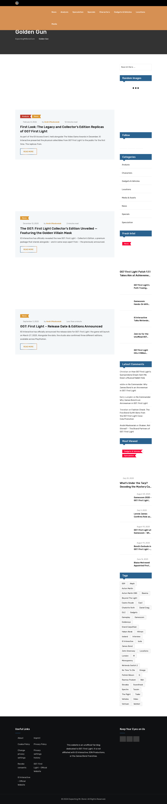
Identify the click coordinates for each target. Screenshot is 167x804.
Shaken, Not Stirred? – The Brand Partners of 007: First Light (135, 428)
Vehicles (125, 699)
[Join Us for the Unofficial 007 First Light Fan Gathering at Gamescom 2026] (126, 335)
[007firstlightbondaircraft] (146, 95)
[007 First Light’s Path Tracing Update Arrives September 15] (126, 286)
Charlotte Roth (128, 608)
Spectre (125, 689)
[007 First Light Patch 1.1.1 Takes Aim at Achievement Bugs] (136, 253)
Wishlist (137, 704)
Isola (140, 641)
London (125, 656)
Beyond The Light (129, 598)
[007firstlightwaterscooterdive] (146, 103)
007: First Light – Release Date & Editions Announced (61, 326)
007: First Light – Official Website (40, 767)
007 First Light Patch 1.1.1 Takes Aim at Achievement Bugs (135, 275)
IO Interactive (127, 641)
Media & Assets (129, 198)
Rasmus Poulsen (129, 680)
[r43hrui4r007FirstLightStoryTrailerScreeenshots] (135, 111)
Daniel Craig (144, 608)
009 (123, 583)
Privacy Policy (40, 744)
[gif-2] (135, 103)
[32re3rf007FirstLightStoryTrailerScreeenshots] (125, 95)
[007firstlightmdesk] (146, 111)
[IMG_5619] (125, 103)
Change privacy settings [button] (21, 754)
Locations (140, 12)
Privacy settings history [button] (37, 754)
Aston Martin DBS (129, 593)
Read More (28, 152)
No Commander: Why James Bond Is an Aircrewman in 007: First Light (134, 387)
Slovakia (125, 685)
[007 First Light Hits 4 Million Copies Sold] (126, 351)
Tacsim (136, 689)
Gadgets (133, 612)
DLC (124, 612)
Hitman (140, 632)
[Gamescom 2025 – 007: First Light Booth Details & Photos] (126, 497)
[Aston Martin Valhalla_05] (125, 120)
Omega (142, 670)
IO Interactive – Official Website (24, 781)
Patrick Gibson (128, 675)
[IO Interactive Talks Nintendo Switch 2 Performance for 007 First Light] (126, 318)
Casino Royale (128, 603)
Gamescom (139, 617)
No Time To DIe (128, 670)
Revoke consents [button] (22, 766)
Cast (140, 603)
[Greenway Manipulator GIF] (125, 111)
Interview (136, 636)
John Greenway (128, 651)
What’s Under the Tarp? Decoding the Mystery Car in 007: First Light (135, 487)
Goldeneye (126, 622)
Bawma (145, 593)
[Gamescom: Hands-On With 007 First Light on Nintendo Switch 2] (126, 302)
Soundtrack (138, 685)
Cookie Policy (24, 744)
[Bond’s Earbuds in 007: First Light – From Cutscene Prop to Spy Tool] (126, 546)
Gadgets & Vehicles (123, 12)
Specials (91, 12)
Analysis (64, 12)
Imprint (37, 738)
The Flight (126, 694)
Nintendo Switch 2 (130, 665)
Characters (104, 12)
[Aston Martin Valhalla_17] (135, 120)
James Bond (127, 646)
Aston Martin (127, 588)
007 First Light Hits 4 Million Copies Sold (141, 353)
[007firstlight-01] (146, 120)
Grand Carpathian (129, 627)
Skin (142, 680)
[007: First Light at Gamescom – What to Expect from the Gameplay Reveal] (126, 530)
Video (135, 699)
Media (54, 24)
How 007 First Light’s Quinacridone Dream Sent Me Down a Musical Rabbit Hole (135, 375)
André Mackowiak (51, 122)
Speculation (77, 12)
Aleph (132, 583)
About (20, 738)
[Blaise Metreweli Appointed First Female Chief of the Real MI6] (126, 562)
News (54, 12)
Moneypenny (127, 660)
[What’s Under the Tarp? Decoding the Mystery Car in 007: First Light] (136, 460)
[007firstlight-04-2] (135, 95)
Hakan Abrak (127, 632)
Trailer (137, 694)
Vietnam (125, 704)
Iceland (125, 636)
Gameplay (126, 617)
